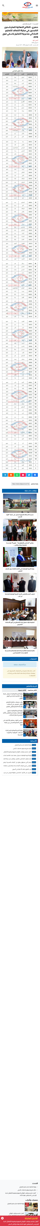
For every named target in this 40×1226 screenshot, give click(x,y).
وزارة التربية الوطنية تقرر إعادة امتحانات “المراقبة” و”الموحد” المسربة (14, 733)
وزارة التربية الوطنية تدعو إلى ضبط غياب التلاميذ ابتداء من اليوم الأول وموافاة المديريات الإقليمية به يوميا (20, 1223)
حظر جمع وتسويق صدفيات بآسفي (27, 1190)
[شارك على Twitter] (29, 475)
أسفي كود (35, 40)
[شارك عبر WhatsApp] (17, 475)
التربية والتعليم (27, 24)
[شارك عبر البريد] (23, 475)
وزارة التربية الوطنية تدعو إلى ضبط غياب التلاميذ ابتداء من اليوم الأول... (13, 696)
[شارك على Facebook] (35, 475)
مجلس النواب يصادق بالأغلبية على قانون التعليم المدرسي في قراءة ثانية (13, 722)
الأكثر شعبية (22, 690)
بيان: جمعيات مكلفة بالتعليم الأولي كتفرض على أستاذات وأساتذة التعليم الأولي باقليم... (14, 704)
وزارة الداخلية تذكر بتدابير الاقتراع (28, 1187)
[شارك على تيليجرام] (5, 475)
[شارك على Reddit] (11, 475)
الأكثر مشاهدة (32, 690)
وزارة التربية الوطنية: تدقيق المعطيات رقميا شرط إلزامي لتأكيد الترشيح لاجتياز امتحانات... (13, 713)
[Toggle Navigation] (37, 5)
